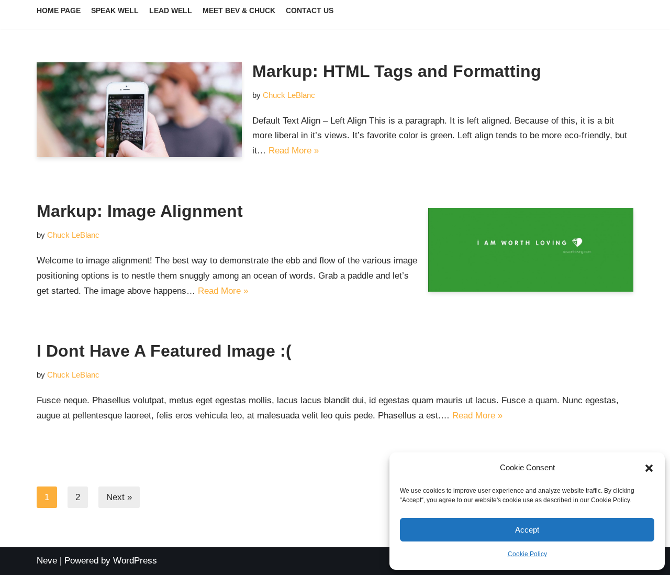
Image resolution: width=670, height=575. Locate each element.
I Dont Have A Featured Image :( (164, 350)
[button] (649, 468)
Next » (119, 497)
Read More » (294, 151)
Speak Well (115, 11)
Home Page (59, 11)
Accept (527, 529)
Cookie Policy (527, 554)
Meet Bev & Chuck (239, 11)
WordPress (135, 561)
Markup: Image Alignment (140, 211)
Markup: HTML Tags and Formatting (396, 71)
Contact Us (309, 11)
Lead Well (170, 11)
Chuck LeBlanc (289, 95)
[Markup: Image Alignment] (530, 250)
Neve (47, 561)
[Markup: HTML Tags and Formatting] (139, 109)
